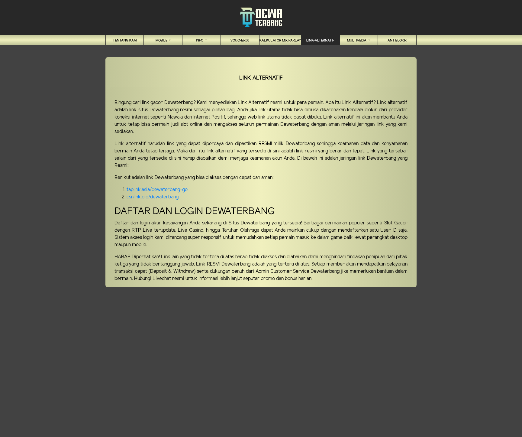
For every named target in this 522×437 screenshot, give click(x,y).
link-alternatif (320, 40)
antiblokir (397, 40)
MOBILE (162, 40)
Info (200, 40)
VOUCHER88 (239, 40)
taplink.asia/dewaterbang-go (157, 190)
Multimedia (357, 40)
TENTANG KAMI (125, 40)
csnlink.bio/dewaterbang (153, 197)
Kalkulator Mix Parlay (280, 40)
